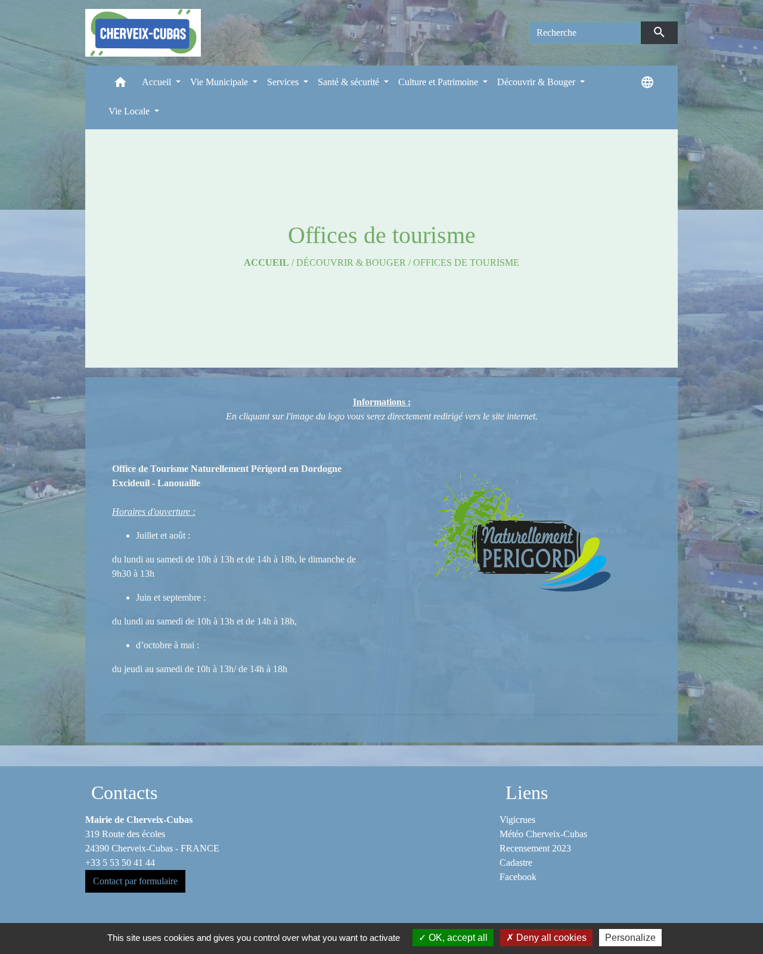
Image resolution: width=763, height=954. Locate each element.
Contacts (124, 792)
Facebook (518, 877)
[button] (120, 85)
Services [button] (284, 82)
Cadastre (516, 862)
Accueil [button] (157, 82)
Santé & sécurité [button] (350, 82)
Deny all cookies (550, 938)
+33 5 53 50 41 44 (120, 862)
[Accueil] (143, 33)
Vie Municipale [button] (220, 82)
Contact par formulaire (135, 881)
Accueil (266, 262)
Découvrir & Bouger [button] (537, 82)
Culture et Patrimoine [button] (439, 82)
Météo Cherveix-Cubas (543, 834)
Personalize (630, 938)
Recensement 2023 (535, 848)
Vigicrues (517, 820)
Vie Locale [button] (130, 111)
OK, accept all (457, 938)
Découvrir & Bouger (351, 262)
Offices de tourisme (466, 262)
